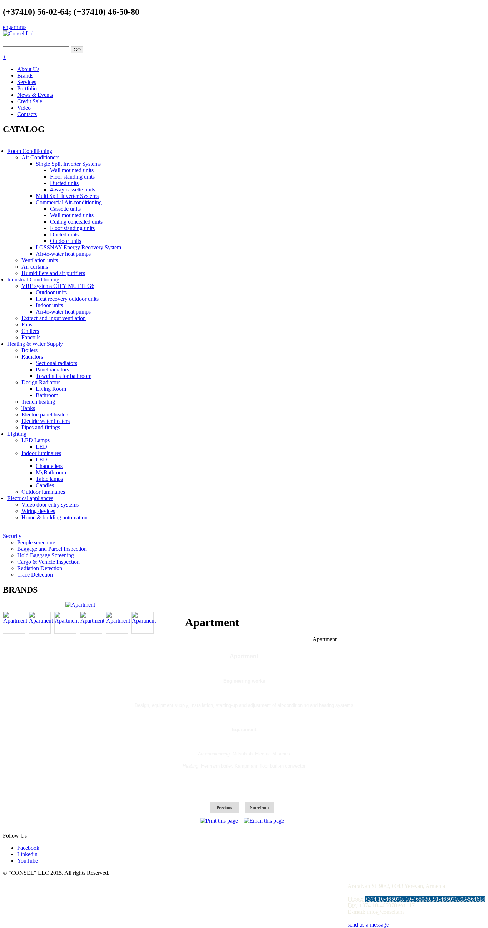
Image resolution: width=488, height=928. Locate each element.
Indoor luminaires (41, 453)
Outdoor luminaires (43, 492)
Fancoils (30, 337)
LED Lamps (35, 440)
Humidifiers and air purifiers (53, 273)
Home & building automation (54, 517)
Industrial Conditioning (33, 279)
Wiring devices (38, 511)
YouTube (27, 861)
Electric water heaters (45, 421)
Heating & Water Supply (35, 344)
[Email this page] (264, 821)
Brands (25, 76)
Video (24, 108)
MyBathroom (51, 472)
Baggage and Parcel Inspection (52, 549)
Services (26, 82)
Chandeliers (49, 466)
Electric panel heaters (45, 414)
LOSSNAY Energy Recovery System (78, 247)
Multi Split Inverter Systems (67, 196)
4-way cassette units (72, 189)
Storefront (259, 807)
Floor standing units (72, 177)
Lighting (16, 434)
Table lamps (49, 479)
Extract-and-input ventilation (53, 318)
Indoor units (49, 305)
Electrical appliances (30, 498)
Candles (45, 485)
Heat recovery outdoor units (67, 299)
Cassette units (65, 209)
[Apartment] (80, 605)
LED (41, 447)
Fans (26, 324)
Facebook (28, 848)
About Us (28, 69)
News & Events (35, 95)
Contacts (27, 114)
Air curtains (34, 267)
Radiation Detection (39, 568)
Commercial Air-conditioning (69, 202)
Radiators (32, 357)
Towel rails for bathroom (63, 376)
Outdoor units (65, 241)
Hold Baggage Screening (45, 555)
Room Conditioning (29, 151)
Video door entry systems (50, 505)
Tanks (28, 408)
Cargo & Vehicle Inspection (48, 562)
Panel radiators (52, 369)
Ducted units (64, 183)
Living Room (51, 389)
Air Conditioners (40, 157)
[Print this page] (219, 821)
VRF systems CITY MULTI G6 (57, 286)
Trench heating (38, 402)
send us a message (368, 925)
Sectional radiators (56, 363)
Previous (224, 807)
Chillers (30, 331)
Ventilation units (39, 260)
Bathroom (47, 395)
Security (12, 536)
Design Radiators (40, 382)
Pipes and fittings (40, 427)
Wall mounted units (72, 170)
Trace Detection (35, 575)
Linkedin (27, 854)
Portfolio (27, 88)
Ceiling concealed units (76, 222)
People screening (36, 542)
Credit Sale (29, 101)
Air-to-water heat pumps (63, 254)
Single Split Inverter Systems (68, 164)
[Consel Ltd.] (19, 33)
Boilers (29, 350)
